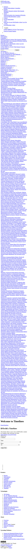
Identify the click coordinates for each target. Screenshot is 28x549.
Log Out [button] (21, 43)
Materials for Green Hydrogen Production (14, 128)
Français (6, 31)
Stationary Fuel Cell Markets (18, 238)
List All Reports (4, 77)
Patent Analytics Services (7, 85)
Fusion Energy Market (10, 227)
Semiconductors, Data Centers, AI (9, 70)
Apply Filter (3, 447)
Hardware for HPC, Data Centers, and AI (11, 326)
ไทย (18, 29)
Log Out (25, 22)
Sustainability (4, 72)
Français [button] (23, 47)
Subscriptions (11, 8)
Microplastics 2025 (14, 379)
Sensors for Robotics (21, 312)
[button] (6, 6)
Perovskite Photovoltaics (11, 237)
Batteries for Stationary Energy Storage (11, 149)
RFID (6, 100)
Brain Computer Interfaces (17, 352)
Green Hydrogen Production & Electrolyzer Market (13, 261)
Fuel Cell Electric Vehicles (19, 192)
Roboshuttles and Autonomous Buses (17, 310)
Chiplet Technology (6, 321)
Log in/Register (7, 25)
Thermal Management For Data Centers (16, 399)
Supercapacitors (5, 167)
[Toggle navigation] (1, 4)
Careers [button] (11, 42)
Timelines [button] (23, 39)
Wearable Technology (6, 75)
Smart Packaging (12, 100)
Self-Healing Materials (10, 136)
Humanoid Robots (5, 305)
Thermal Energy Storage (7, 168)
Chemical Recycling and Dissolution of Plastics (12, 108)
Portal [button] (2, 43)
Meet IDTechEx (12, 16)
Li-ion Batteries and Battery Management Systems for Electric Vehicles (14, 155)
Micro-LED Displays (6, 276)
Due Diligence (22, 84)
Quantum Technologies (6, 67)
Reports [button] (2, 35)
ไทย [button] (15, 47)
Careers (18, 16)
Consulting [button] (3, 38)
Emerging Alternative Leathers (12, 376)
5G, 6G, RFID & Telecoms (7, 53)
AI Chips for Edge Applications (14, 317)
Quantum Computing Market (8, 293)
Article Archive (7, 484)
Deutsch (22, 29)
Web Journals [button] (17, 39)
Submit (17, 50)
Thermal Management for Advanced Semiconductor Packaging (12, 345)
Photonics (3, 64)
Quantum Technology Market (12, 295)
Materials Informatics (18, 131)
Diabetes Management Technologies (13, 250)
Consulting (17, 8)
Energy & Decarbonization (7, 58)
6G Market (23, 95)
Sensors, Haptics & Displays (8, 71)
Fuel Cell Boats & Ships (7, 192)
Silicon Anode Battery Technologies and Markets (13, 164)
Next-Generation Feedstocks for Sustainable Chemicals (13, 380)
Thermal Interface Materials (15, 137)
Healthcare (3, 61)
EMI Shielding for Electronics (12, 115)
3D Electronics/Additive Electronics (12, 90)
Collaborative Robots (21, 302)
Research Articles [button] (10, 39)
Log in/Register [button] (4, 45)
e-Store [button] (17, 43)
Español (10, 31)
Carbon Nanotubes (20, 106)
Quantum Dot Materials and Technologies (11, 134)
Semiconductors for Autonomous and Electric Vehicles (13, 335)
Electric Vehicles (5, 57)
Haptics (12, 357)
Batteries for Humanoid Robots (8, 148)
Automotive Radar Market (18, 298)
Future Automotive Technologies (9, 193)
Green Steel (14, 230)
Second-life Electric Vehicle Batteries (10, 162)
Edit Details (15, 22)
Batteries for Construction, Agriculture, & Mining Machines (14, 146)
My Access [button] (6, 43)
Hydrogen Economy (22, 230)
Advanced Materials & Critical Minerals (10, 54)
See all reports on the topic (16, 278)
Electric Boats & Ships (10, 185)
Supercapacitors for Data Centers (17, 167)
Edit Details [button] (12, 43)
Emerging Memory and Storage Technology (11, 323)
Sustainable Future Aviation (15, 210)
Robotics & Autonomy (6, 68)
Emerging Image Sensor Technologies (10, 355)
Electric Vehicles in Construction (13, 188)
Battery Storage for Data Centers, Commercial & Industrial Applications (13, 150)
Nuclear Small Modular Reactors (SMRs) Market (13, 382)
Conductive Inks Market (7, 110)
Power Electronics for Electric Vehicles (10, 202)
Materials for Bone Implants (13, 126)
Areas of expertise (10, 78)
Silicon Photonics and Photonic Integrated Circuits (14, 336)
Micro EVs (15, 198)
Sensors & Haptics (8, 511)
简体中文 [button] (7, 47)
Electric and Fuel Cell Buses (8, 184)
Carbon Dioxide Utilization (20, 224)
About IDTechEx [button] (5, 41)
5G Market (17, 95)
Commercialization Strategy (7, 81)
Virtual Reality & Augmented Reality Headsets (14, 415)
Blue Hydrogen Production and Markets (12, 221)
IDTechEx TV (7, 486)
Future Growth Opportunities (12, 79)
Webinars (6, 11)
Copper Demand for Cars (19, 110)
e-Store (20, 22)
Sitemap (6, 523)
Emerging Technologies (9, 481)
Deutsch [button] (18, 47)
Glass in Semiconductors (16, 324)
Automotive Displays (6, 274)
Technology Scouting (13, 84)
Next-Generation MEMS (13, 330)
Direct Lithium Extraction (7, 113)
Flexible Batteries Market (7, 154)
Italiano (14, 31)
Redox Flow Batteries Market (16, 161)
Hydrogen (3, 62)
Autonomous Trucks (6, 300)
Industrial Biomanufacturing (14, 119)
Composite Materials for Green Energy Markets (12, 109)
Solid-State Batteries (16, 165)
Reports (6, 8)
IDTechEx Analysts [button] (22, 41)
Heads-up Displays (22, 193)
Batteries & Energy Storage (7, 55)
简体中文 (10, 29)
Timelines (6, 12)
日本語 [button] (2, 47)
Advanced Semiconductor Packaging (15, 272)
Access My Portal (11, 434)
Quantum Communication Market (16, 292)
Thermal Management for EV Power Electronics (11, 212)
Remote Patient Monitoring (7, 254)
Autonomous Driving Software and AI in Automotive (14, 299)
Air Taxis (16, 175)
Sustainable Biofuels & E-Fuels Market (17, 386)
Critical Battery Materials (7, 112)
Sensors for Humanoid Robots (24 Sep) (13, 533)
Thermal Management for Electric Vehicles (13, 211)
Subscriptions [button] (4, 36)
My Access (9, 22)
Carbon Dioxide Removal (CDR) (13, 224)
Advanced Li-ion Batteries (7, 175)
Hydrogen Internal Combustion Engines (10, 231)
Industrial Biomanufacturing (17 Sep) (13, 534)
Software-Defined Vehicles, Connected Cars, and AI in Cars (13, 338)
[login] (10, 547)
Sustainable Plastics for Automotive (9, 390)
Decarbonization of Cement (7, 226)
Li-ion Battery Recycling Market (9, 122)
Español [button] (3, 48)
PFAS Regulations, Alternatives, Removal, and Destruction (13, 245)
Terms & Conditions (9, 525)
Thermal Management (6, 74)
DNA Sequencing (21, 251)
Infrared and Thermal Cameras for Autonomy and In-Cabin (13, 305)
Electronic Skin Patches (6, 253)
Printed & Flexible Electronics (8, 65)
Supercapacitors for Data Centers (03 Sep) (14, 539)
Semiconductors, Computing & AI (12, 509)
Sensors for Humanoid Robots (8, 312)
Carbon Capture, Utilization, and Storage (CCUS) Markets (13, 222)
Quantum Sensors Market (7, 362)
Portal (5, 22)
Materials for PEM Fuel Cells (12, 130)
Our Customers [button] (13, 41)
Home (2, 425)
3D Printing (3, 51)
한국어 (15, 29)
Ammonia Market (20, 219)
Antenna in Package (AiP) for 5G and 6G (11, 96)
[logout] (9, 546)
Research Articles (13, 11)
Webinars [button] (3, 39)
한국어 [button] (12, 47)
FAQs (5, 527)
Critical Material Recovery (19, 112)
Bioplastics (13, 106)
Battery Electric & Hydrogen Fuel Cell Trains (12, 179)
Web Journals (21, 11)
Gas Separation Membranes (11, 377)
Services (3, 79)
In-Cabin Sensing (14, 305)
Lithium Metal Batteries (6, 158)
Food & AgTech (5, 60)
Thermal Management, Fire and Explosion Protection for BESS (14, 169)
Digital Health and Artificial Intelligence (13, 250)
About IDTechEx (8, 15)
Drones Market (20, 182)
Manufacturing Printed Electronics (15, 286)
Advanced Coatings (20, 174)
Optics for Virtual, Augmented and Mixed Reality (14, 414)
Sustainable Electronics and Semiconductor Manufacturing (11, 342)
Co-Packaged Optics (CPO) (18, 274)
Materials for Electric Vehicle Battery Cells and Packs (13, 127)
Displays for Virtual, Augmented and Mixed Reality (13, 354)
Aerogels (7, 106)
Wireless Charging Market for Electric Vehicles (13, 214)
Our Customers (16, 15)
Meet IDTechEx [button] (5, 42)
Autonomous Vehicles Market (11, 177)
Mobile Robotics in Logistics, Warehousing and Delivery (13, 308)
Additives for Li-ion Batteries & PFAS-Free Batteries (14, 104)
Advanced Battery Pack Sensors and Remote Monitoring (13, 143)
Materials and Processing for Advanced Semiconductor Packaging (14, 125)
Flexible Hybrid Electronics (11, 285)
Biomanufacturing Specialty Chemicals (10, 220)
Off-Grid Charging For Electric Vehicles (12, 198)
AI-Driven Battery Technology (14, 146)
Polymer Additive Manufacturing (16, 92)
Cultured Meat (12, 244)
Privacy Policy (7, 524)
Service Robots (4, 313)
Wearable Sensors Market (12, 365)
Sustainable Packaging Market (15, 389)
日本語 (5, 29)
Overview (6, 520)
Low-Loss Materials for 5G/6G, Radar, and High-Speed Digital (14, 97)
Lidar (11, 275)
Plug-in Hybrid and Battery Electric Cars (15, 200)
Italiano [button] (7, 48)
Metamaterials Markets (6, 99)
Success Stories (19, 78)
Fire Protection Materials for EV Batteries (13, 190)
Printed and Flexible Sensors (20, 361)
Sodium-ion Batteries (6, 165)
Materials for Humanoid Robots (8, 307)
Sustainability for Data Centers (8, 240)
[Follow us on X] (15, 458)
